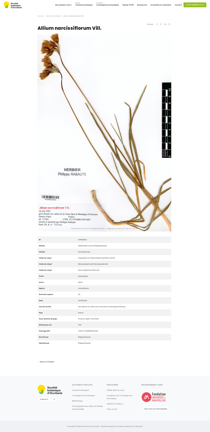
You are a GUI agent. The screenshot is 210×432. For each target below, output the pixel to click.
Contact (178, 5)
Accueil (41, 16)
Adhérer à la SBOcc (115, 404)
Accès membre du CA (195, 5)
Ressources (142, 5)
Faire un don (112, 409)
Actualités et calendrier (161, 5)
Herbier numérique (53, 16)
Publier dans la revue (115, 390)
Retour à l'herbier (47, 362)
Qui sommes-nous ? (63, 5)
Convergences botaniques (107, 4)
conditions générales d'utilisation (130, 426)
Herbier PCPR (128, 5)
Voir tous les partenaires (155, 409)
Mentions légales (107, 426)
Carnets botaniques (84, 4)
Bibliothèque (77, 401)
